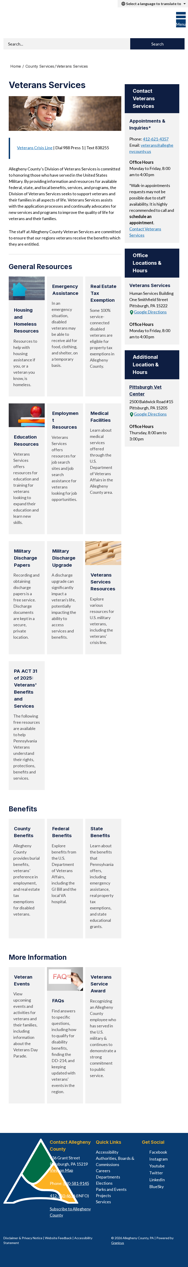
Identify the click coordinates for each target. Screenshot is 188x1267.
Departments (108, 1176)
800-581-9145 (76, 1183)
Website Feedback (58, 1238)
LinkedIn (157, 1179)
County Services (39, 66)
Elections (104, 1183)
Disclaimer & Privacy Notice (22, 1238)
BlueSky (156, 1186)
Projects (103, 1195)
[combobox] (153, 3)
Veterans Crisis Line (35, 147)
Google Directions (150, 311)
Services (103, 1201)
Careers (103, 1170)
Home (15, 66)
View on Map (61, 1170)
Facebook (158, 1152)
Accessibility (107, 1152)
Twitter (156, 1172)
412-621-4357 (156, 138)
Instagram (158, 1158)
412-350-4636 (62, 1195)
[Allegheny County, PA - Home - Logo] (32, 23)
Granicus (117, 1243)
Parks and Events (111, 1189)
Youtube (157, 1165)
